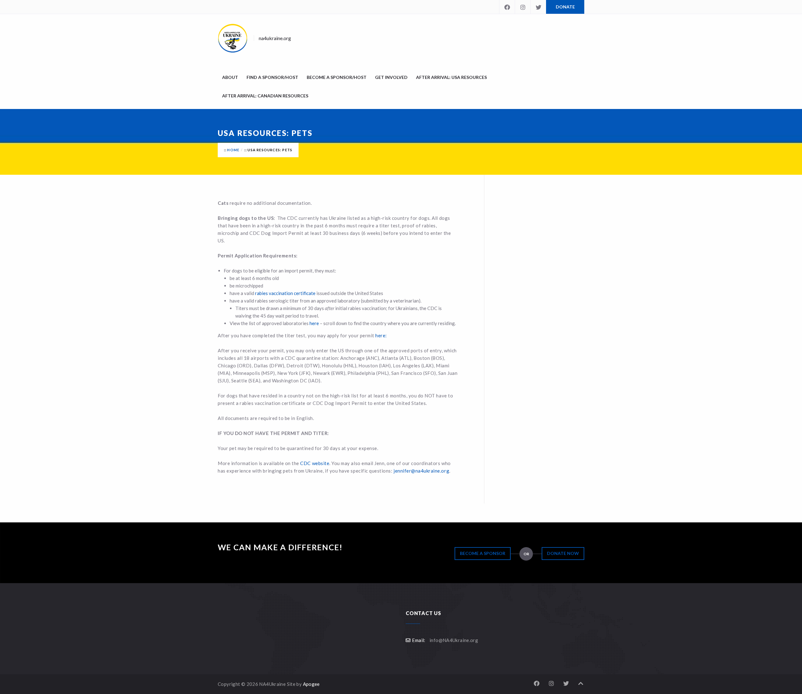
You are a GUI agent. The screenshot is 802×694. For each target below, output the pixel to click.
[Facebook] (507, 7)
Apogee (311, 684)
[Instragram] (522, 7)
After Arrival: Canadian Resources (265, 95)
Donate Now (563, 553)
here (314, 323)
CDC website (314, 463)
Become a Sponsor (482, 553)
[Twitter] (538, 7)
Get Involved (391, 77)
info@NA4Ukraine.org (454, 640)
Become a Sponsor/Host (337, 77)
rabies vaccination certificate (285, 293)
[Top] (580, 683)
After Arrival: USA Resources (451, 77)
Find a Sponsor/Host (272, 77)
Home (233, 150)
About (230, 77)
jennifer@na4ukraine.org (421, 471)
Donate (565, 6)
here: (380, 335)
